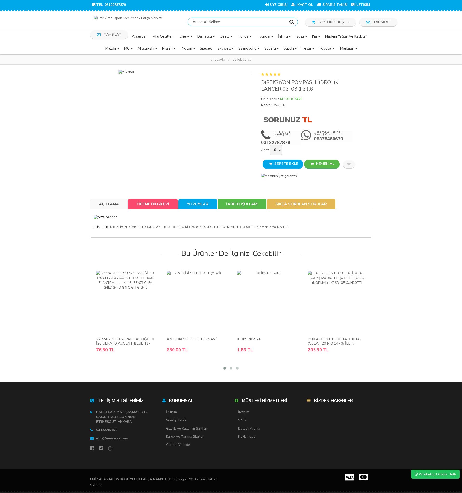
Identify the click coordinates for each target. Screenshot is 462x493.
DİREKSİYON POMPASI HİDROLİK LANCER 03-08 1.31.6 (147, 227)
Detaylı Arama (249, 428)
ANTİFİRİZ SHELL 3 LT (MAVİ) (192, 339)
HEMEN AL (324, 163)
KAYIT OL (304, 4)
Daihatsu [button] (204, 36)
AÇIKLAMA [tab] (109, 204)
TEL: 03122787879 (111, 4)
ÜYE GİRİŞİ (278, 4)
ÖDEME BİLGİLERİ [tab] (153, 204)
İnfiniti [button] (283, 36)
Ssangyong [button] (247, 48)
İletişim (171, 412)
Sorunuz (281, 120)
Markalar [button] (347, 48)
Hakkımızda (247, 436)
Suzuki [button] (289, 48)
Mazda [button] (110, 48)
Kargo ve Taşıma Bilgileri (185, 436)
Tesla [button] (306, 48)
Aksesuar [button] (139, 36)
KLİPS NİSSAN (249, 339)
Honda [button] (243, 36)
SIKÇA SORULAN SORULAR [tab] (301, 204)
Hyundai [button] (263, 36)
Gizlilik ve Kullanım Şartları (186, 428)
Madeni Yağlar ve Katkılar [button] (346, 36)
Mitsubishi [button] (146, 48)
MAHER (279, 105)
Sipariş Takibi (176, 420)
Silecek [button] (206, 48)
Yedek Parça (242, 59)
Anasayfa (218, 59)
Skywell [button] (224, 48)
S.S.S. (242, 420)
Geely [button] (225, 36)
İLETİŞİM (362, 4)
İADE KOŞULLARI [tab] (242, 204)
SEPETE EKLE (285, 163)
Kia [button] (314, 36)
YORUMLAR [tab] (197, 204)
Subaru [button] (270, 48)
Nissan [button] (167, 48)
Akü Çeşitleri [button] (163, 36)
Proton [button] (186, 48)
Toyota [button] (325, 48)
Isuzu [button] (300, 36)
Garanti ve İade (178, 444)
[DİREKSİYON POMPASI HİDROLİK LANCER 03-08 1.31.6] (185, 72)
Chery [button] (184, 36)
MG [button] (127, 48)
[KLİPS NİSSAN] (266, 301)
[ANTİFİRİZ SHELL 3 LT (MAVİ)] (196, 301)
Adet (265, 150)
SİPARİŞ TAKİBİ (334, 4)
